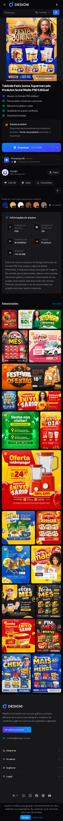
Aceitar (25, 817)
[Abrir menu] (4, 4)
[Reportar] (58, 190)
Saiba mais (38, 817)
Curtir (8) (12, 182)
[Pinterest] (43, 796)
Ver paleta (56, 205)
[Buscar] (56, 12)
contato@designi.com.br (18, 738)
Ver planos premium (14, 729)
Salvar (28, 182)
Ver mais (57, 303)
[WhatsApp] (24, 796)
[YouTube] (49, 796)
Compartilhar (46, 182)
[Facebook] (37, 796)
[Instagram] (30, 796)
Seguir (56, 172)
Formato (43, 12)
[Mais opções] (57, 147)
